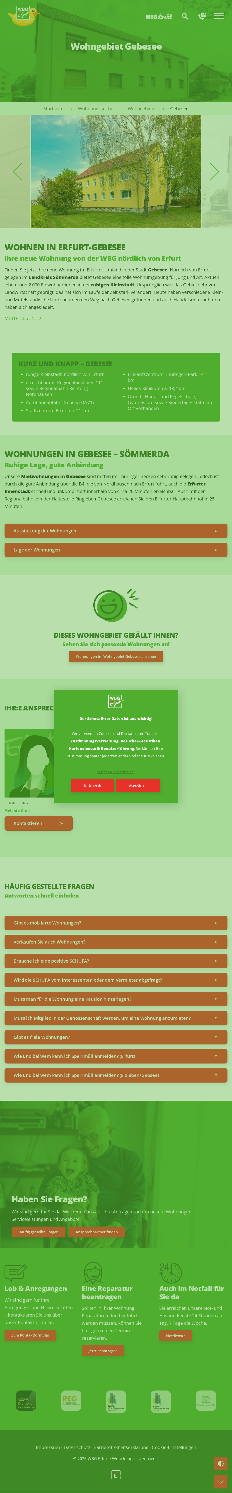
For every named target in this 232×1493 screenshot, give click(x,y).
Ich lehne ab (92, 785)
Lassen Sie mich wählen (115, 772)
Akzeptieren (137, 785)
